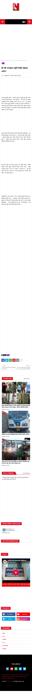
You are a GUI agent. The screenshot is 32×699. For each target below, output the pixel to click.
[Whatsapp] (10, 360)
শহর (4, 636)
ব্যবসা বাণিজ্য (5, 645)
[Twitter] (6, 360)
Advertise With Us (7, 678)
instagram (25, 619)
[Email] (17, 360)
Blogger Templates (14, 686)
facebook (10, 614)
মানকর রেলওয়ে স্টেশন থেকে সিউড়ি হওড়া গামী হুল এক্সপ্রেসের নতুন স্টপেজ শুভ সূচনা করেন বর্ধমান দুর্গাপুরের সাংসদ (15, 462)
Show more (27, 378)
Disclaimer (24, 675)
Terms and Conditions (17, 676)
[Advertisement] (16, 14)
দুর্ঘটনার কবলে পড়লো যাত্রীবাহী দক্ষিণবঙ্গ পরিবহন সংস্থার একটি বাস (15, 434)
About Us (9, 675)
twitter (10, 619)
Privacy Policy (6, 676)
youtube (24, 614)
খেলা (4, 642)
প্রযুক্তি (4, 648)
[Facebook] (3, 360)
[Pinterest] (14, 360)
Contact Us (17, 675)
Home (3, 60)
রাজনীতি (4, 639)
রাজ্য (7, 60)
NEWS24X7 (9, 681)
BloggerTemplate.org (16, 688)
